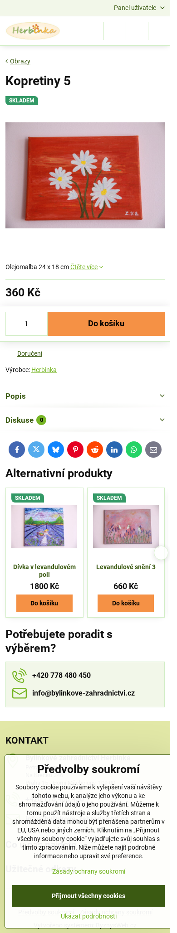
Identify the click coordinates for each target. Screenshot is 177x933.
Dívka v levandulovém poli (44, 571)
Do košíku (106, 323)
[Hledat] (115, 31)
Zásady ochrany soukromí (88, 871)
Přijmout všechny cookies (88, 895)
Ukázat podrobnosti (89, 916)
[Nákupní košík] (137, 31)
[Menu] (159, 31)
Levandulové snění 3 (126, 566)
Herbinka (44, 369)
